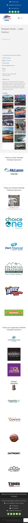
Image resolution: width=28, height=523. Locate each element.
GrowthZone (18, 521)
